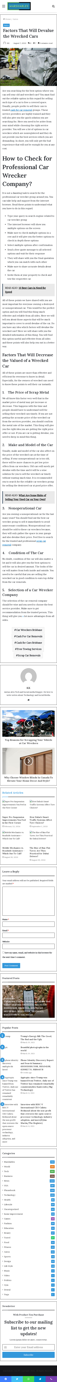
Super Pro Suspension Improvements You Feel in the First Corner (14, 820)
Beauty (7, 1233)
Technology (9, 1195)
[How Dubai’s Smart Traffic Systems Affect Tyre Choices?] (42, 807)
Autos (15, 19)
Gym (6, 1285)
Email (5, 930)
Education (9, 1228)
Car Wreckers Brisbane (29, 629)
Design (7, 1261)
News (6, 1181)
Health (7, 1200)
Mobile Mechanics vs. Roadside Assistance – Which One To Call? (13, 851)
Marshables (9, 1162)
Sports (7, 1256)
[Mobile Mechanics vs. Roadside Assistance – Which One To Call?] (14, 838)
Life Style (8, 1266)
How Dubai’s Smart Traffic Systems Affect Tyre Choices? (41, 820)
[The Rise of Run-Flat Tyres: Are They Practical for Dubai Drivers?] (42, 838)
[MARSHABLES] (19, 6)
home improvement (13, 1214)
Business (8, 1176)
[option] (28, 1001)
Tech (6, 1171)
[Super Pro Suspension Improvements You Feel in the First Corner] (14, 807)
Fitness (7, 1247)
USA (6, 1185)
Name (5, 919)
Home (8, 19)
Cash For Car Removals (29, 636)
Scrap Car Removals (29, 655)
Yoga (6, 1294)
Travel (7, 1237)
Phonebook (9, 1190)
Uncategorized (11, 1209)
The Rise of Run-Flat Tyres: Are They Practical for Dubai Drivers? (40, 852)
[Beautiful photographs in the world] (10, 1051)
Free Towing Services (29, 649)
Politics (7, 1280)
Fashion (8, 1223)
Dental (7, 1289)
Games (7, 1218)
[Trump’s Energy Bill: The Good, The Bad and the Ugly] (10, 1039)
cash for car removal (21, 110)
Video (7, 1275)
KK (8, 43)
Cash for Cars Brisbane (29, 642)
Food (6, 1242)
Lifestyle (8, 1204)
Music (7, 1271)
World (7, 1166)
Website (6, 941)
